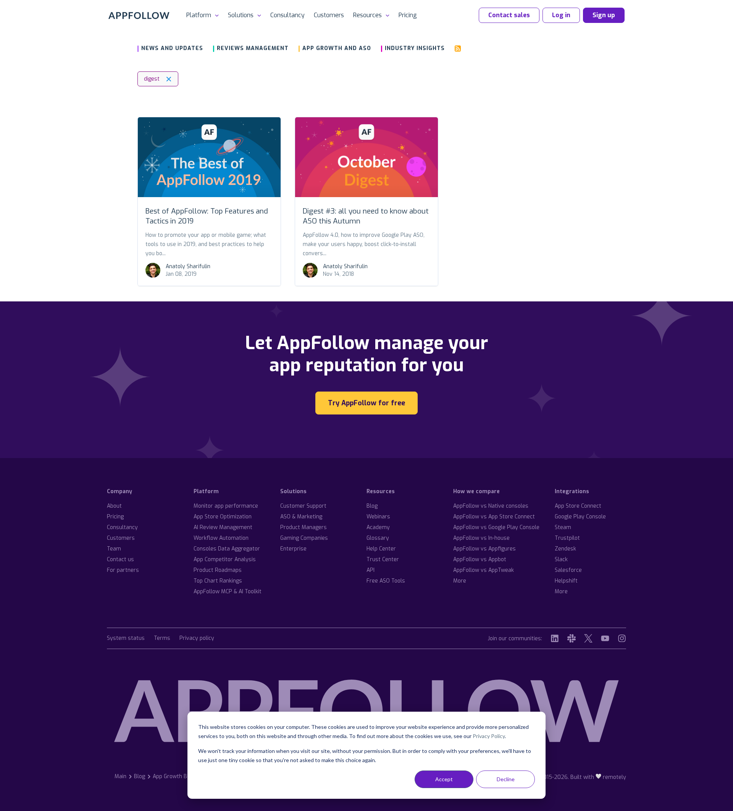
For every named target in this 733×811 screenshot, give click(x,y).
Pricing (408, 15)
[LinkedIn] (555, 638)
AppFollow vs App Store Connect (494, 516)
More (459, 580)
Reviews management (253, 48)
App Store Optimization (223, 516)
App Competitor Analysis (225, 559)
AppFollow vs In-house (481, 538)
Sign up (604, 15)
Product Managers (303, 527)
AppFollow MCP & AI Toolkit (228, 591)
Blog (372, 506)
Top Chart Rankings (218, 580)
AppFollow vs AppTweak (483, 570)
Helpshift (566, 580)
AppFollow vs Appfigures (484, 548)
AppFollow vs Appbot (479, 559)
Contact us (120, 559)
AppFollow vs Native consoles (490, 506)
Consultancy (287, 15)
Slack (561, 559)
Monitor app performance (226, 506)
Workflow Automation (221, 538)
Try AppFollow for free (366, 403)
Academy (378, 527)
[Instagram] (622, 638)
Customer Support (303, 506)
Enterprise (293, 548)
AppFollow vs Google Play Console (496, 527)
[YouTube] (605, 638)
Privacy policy (196, 638)
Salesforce (568, 570)
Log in (561, 15)
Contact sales (509, 15)
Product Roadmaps (218, 570)
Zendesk (565, 548)
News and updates (172, 48)
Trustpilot (567, 538)
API (370, 570)
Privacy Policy (489, 736)
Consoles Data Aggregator (227, 548)
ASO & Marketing (301, 516)
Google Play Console (580, 516)
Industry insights (415, 48)
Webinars (378, 516)
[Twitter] (588, 638)
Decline (506, 779)
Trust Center (382, 559)
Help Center (381, 548)
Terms (162, 638)
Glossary (377, 538)
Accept (444, 779)
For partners (123, 570)
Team (114, 548)
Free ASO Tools (385, 580)
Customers (329, 15)
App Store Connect (578, 506)
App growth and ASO (336, 48)
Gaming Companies (304, 538)
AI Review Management (223, 527)
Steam (563, 527)
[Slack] (571, 638)
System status (126, 638)
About (114, 506)
